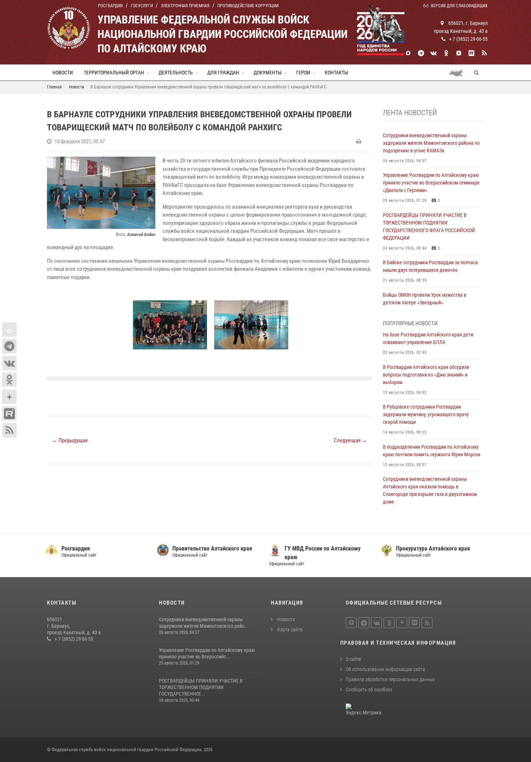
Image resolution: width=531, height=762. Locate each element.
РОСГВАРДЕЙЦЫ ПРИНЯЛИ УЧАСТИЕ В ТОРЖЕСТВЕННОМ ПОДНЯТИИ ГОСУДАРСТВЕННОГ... (201, 687)
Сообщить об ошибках (369, 689)
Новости (62, 72)
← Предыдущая (69, 440)
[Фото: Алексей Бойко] (101, 193)
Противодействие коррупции (248, 5)
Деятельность (176, 72)
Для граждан (223, 72)
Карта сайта (289, 629)
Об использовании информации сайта (385, 669)
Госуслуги (142, 5)
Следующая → (350, 440)
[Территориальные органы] (459, 72)
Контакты (336, 72)
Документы (268, 72)
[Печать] (359, 141)
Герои (303, 72)
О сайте (353, 659)
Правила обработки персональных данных (390, 679)
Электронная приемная (185, 5)
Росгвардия (110, 5)
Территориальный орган (114, 72)
